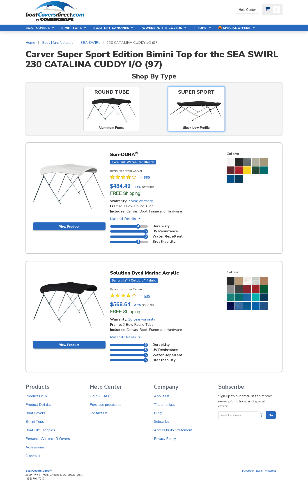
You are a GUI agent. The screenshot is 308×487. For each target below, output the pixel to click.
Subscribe (161, 421)
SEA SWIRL (90, 42)
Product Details (38, 404)
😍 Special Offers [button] (234, 28)
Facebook (248, 470)
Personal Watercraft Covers (47, 438)
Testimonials (164, 404)
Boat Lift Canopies (40, 430)
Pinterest (270, 470)
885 (147, 177)
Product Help (36, 396)
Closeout (32, 455)
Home (30, 42)
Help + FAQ (99, 396)
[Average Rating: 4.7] (123, 177)
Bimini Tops (34, 421)
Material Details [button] (123, 218)
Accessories (35, 447)
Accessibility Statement (173, 430)
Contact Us (99, 413)
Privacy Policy (165, 438)
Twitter (260, 470)
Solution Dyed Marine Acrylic (144, 273)
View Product (69, 226)
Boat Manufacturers (58, 42)
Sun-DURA (124, 154)
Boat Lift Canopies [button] (111, 28)
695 (147, 295)
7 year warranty (140, 200)
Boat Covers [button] (38, 28)
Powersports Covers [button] (161, 28)
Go (271, 415)
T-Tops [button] (200, 28)
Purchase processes (105, 404)
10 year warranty (141, 319)
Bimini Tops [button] (72, 28)
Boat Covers (35, 413)
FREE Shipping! (126, 193)
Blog (158, 413)
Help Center (247, 9)
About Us (162, 396)
